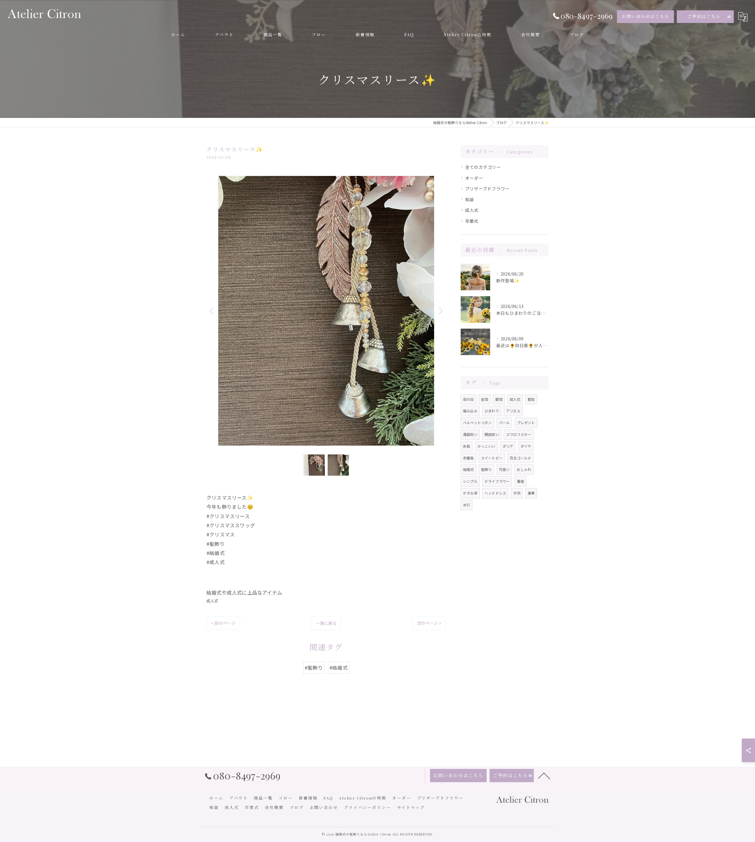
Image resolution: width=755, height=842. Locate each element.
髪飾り (486, 469)
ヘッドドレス (495, 492)
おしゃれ (524, 469)
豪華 (531, 492)
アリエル (513, 410)
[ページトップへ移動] (544, 775)
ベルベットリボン (477, 422)
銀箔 (498, 399)
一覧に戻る (326, 623)
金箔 (484, 399)
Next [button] (440, 311)
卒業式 (472, 221)
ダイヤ (526, 446)
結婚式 (468, 469)
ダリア (508, 446)
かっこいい (486, 446)
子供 (516, 492)
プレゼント (526, 422)
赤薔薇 (468, 457)
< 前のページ (223, 623)
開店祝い (492, 434)
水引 (466, 504)
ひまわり (492, 410)
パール (504, 422)
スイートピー (492, 457)
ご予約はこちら (703, 16)
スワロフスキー (518, 434)
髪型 (531, 399)
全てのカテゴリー (483, 167)
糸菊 (466, 446)
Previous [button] (212, 311)
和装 (469, 199)
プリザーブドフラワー (487, 188)
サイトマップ (411, 807)
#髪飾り (314, 667)
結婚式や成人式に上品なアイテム (244, 592)
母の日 (468, 399)
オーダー (474, 178)
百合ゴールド (520, 457)
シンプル (470, 481)
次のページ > (429, 623)
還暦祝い (470, 434)
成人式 (212, 601)
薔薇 (520, 481)
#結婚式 (338, 667)
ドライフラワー (497, 481)
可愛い (504, 469)
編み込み (470, 410)
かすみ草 (470, 492)
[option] (326, 311)
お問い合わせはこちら (645, 16)
